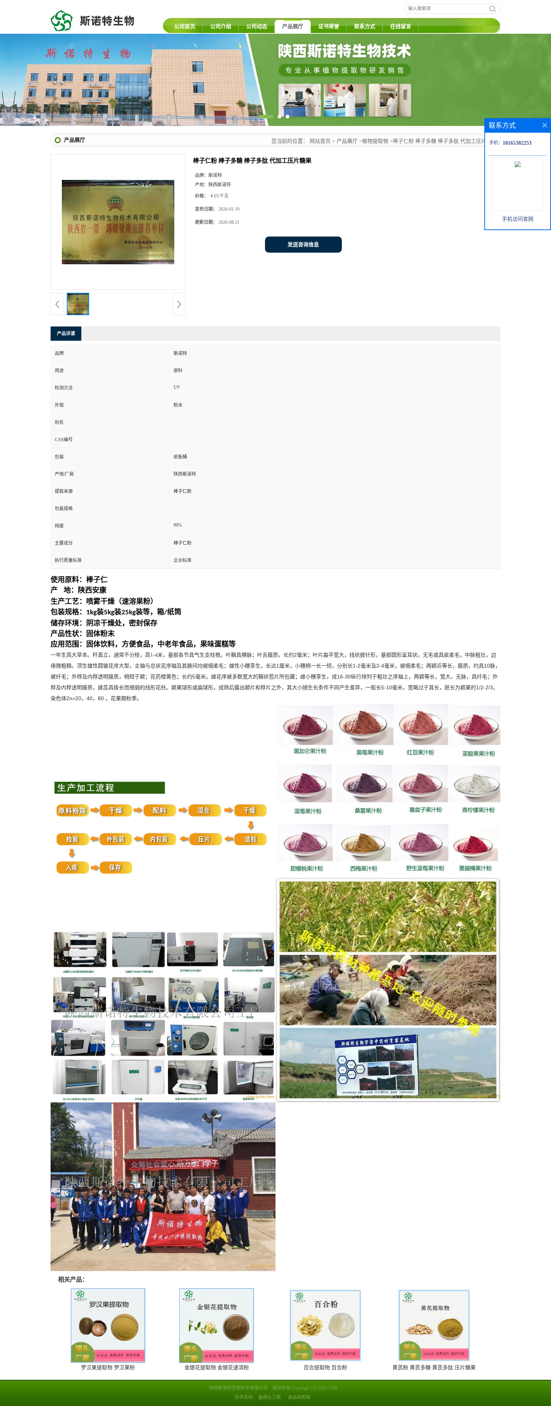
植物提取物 (375, 141)
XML (333, 1388)
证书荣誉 (328, 26)
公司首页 (184, 26)
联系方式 (364, 26)
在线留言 (400, 26)
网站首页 (320, 141)
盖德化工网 (269, 1397)
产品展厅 (292, 26)
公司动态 (256, 26)
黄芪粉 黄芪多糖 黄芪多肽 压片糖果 (434, 1367)
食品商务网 (299, 1397)
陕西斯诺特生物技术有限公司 (238, 1388)
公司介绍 (220, 26)
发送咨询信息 (303, 244)
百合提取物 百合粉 (325, 1367)
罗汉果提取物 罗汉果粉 (108, 1367)
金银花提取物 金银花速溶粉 (216, 1367)
